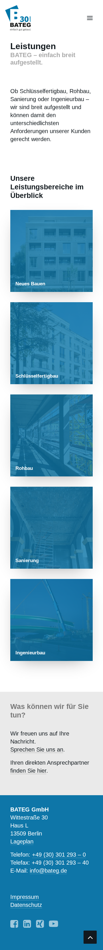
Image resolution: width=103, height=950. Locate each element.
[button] (90, 18)
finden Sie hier (28, 770)
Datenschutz (26, 905)
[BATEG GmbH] (20, 18)
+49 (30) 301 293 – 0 (59, 854)
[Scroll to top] (90, 936)
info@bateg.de (48, 870)
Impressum (24, 897)
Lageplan (21, 841)
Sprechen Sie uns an (36, 749)
